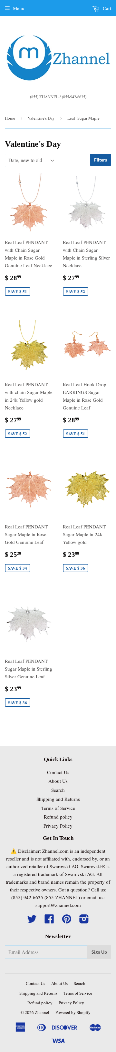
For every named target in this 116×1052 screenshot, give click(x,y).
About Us (58, 781)
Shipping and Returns (58, 799)
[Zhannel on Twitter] (32, 921)
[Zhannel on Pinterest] (67, 921)
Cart (106, 8)
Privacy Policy (58, 825)
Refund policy (58, 816)
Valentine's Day (41, 118)
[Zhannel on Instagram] (84, 921)
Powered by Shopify (73, 1012)
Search (58, 790)
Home (10, 118)
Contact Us (58, 772)
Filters (100, 159)
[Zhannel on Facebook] (49, 921)
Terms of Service (58, 808)
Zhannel (42, 1012)
